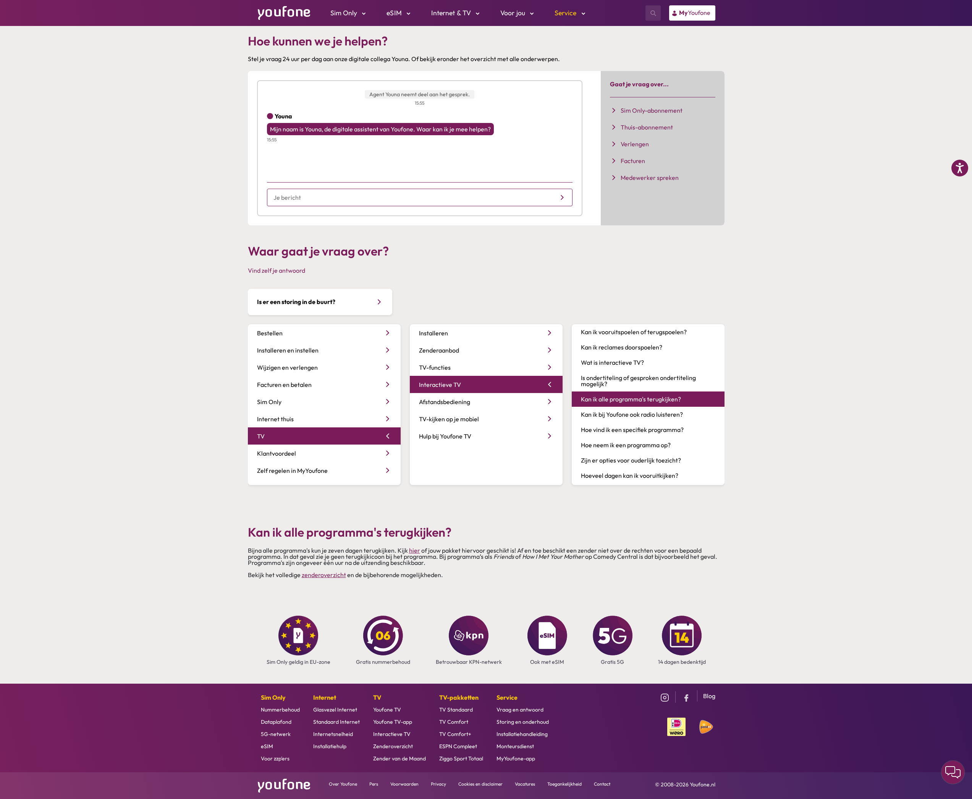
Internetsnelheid (333, 734)
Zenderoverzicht (393, 746)
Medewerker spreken (650, 177)
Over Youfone (343, 784)
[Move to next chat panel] (952, 772)
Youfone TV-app (392, 721)
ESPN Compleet (458, 746)
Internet (324, 697)
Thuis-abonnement (647, 127)
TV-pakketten (459, 697)
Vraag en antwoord (520, 709)
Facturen (633, 161)
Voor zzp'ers (275, 758)
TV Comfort (453, 721)
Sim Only (273, 697)
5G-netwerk (276, 734)
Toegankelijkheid (564, 784)
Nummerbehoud (280, 709)
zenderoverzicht (324, 575)
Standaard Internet (336, 721)
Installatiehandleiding (522, 734)
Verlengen (635, 144)
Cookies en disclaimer (480, 784)
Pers (373, 784)
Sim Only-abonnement (652, 110)
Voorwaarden (404, 784)
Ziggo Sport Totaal (461, 758)
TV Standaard (456, 709)
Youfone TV (387, 709)
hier (414, 550)
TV (377, 697)
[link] (692, 13)
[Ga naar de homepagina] (284, 12)
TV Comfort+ (455, 734)
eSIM (267, 746)
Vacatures (525, 784)
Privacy (438, 784)
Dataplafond (276, 721)
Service (507, 697)
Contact (602, 784)
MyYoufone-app (516, 758)
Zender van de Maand (399, 758)
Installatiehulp (329, 746)
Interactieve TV (392, 734)
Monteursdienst (515, 746)
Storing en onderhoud (523, 721)
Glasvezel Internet (335, 709)
